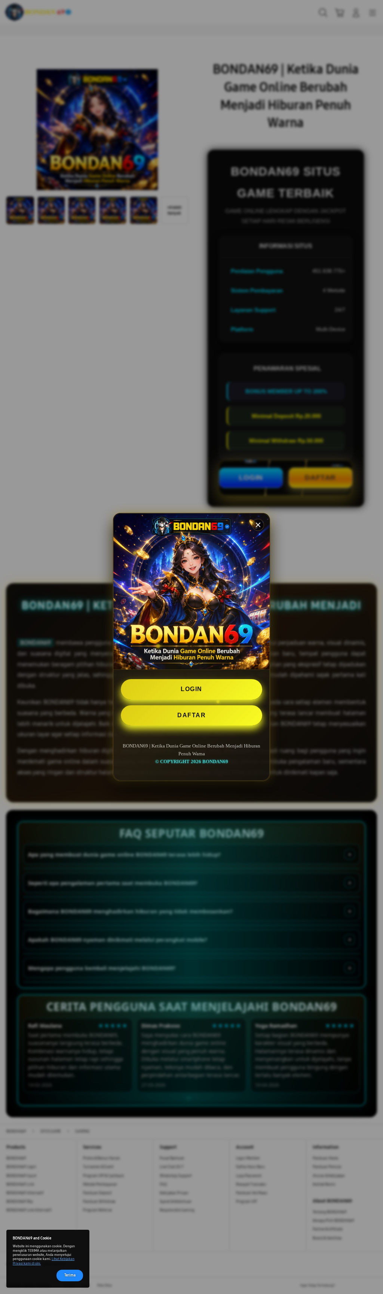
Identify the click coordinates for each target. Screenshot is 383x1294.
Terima (70, 1275)
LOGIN (191, 689)
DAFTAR (191, 715)
